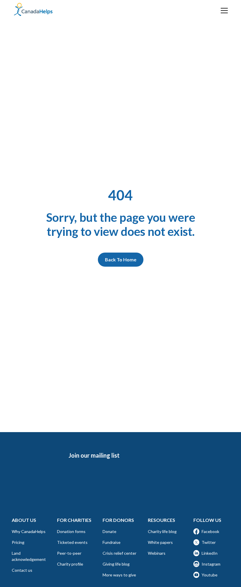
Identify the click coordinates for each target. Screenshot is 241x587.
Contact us (22, 570)
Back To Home (120, 259)
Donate (109, 531)
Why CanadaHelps (29, 531)
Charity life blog (162, 531)
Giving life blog (116, 563)
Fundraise (111, 542)
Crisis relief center (119, 553)
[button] (223, 11)
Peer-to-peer (69, 553)
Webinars (156, 553)
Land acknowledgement (29, 556)
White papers (160, 542)
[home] (33, 9)
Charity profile (70, 563)
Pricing (18, 542)
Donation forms (71, 531)
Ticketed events (72, 542)
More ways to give (119, 574)
